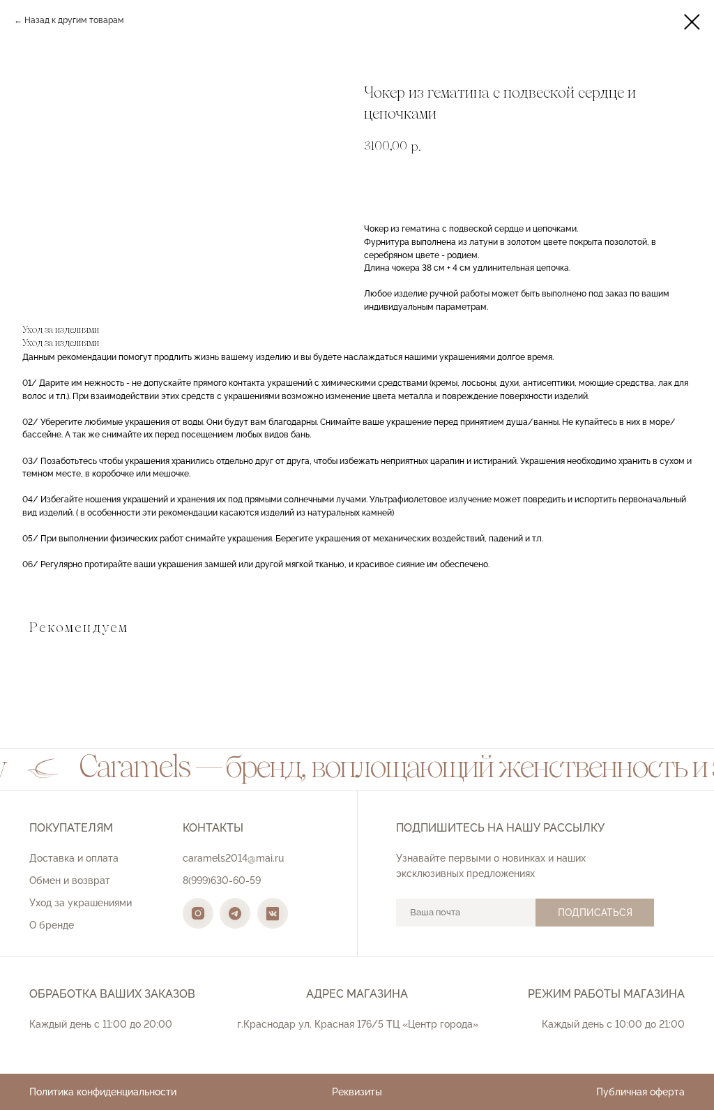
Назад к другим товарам (74, 20)
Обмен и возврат (69, 880)
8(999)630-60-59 (222, 880)
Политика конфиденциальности (102, 1091)
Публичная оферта (640, 1091)
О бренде (51, 925)
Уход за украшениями (80, 902)
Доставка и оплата (74, 858)
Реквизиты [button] (357, 1091)
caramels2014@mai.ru (233, 858)
